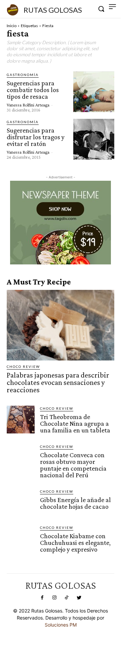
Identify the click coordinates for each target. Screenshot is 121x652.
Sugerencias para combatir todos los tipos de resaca (33, 89)
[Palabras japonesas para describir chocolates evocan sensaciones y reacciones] (60, 325)
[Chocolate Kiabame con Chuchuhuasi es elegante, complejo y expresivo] (21, 539)
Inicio (11, 25)
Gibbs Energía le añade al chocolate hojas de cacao (75, 503)
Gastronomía (23, 75)
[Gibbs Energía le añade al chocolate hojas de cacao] (21, 502)
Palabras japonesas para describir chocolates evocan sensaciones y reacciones (58, 382)
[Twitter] (79, 598)
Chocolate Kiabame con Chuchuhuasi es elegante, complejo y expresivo (75, 542)
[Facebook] (42, 598)
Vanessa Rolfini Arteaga (28, 104)
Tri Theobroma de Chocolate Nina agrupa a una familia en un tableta (75, 423)
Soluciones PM (61, 625)
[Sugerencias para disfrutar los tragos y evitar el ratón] (93, 139)
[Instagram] (54, 598)
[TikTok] (67, 598)
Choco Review (23, 366)
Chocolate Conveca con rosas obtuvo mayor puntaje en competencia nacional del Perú (73, 465)
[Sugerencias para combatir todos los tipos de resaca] (93, 91)
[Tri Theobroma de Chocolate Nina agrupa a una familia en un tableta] (21, 419)
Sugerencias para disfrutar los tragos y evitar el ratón (36, 137)
